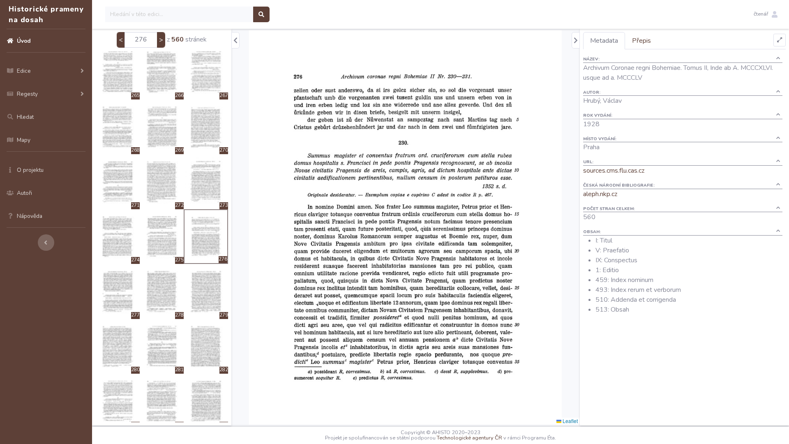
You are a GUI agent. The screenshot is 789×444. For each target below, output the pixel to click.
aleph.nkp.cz (600, 194)
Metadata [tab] (604, 40)
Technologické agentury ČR (469, 438)
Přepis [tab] (641, 40)
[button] (765, 14)
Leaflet (569, 420)
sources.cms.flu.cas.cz (613, 170)
